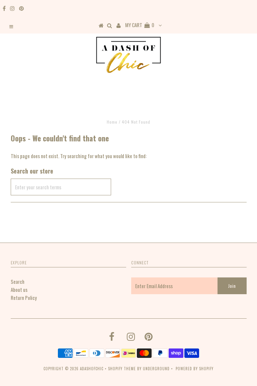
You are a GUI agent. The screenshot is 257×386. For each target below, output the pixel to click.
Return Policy (24, 297)
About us (19, 289)
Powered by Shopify (194, 368)
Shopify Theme (122, 368)
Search (17, 281)
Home (112, 122)
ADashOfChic (91, 368)
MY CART (139, 24)
